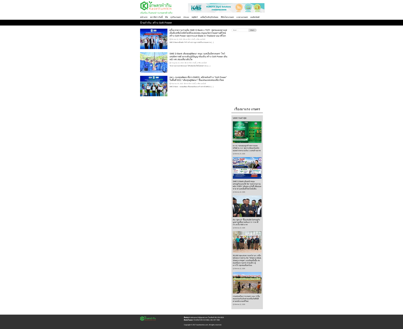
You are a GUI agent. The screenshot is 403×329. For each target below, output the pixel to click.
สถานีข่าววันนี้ (156, 17)
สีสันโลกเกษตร (227, 17)
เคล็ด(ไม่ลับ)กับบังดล (209, 17)
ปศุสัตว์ (195, 17)
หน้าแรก (144, 17)
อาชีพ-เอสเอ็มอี (200, 39)
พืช (166, 17)
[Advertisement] (247, 70)
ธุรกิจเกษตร (175, 17)
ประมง (186, 17)
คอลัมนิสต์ (254, 17)
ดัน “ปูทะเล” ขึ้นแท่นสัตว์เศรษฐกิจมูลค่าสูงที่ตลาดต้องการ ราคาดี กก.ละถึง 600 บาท (246, 222)
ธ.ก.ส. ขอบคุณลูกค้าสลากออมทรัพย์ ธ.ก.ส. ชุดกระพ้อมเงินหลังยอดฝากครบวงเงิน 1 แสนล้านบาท (247, 148)
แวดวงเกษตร (242, 17)
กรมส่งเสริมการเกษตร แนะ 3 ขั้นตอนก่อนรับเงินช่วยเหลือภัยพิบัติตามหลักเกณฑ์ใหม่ (246, 298)
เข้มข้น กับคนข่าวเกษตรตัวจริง (156, 12)
